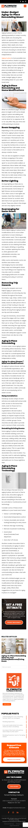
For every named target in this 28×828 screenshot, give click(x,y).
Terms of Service (9, 824)
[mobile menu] (25, 6)
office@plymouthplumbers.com (15, 808)
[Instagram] (13, 812)
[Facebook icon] (20, 1)
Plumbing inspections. (9, 721)
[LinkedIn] (17, 812)
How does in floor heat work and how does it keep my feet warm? (13, 730)
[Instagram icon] (25, 1)
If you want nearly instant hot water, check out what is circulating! (13, 725)
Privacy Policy (20, 824)
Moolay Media (21, 821)
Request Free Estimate (14, 622)
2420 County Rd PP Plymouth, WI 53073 (14, 801)
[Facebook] (8, 812)
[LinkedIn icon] (23, 1)
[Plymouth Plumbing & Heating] (10, 6)
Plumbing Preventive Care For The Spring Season (14, 735)
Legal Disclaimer (14, 825)
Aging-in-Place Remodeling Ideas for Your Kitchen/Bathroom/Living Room (13, 658)
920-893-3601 (16, 803)
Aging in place (6, 58)
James (15, 20)
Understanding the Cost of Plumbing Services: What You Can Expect (13, 717)
